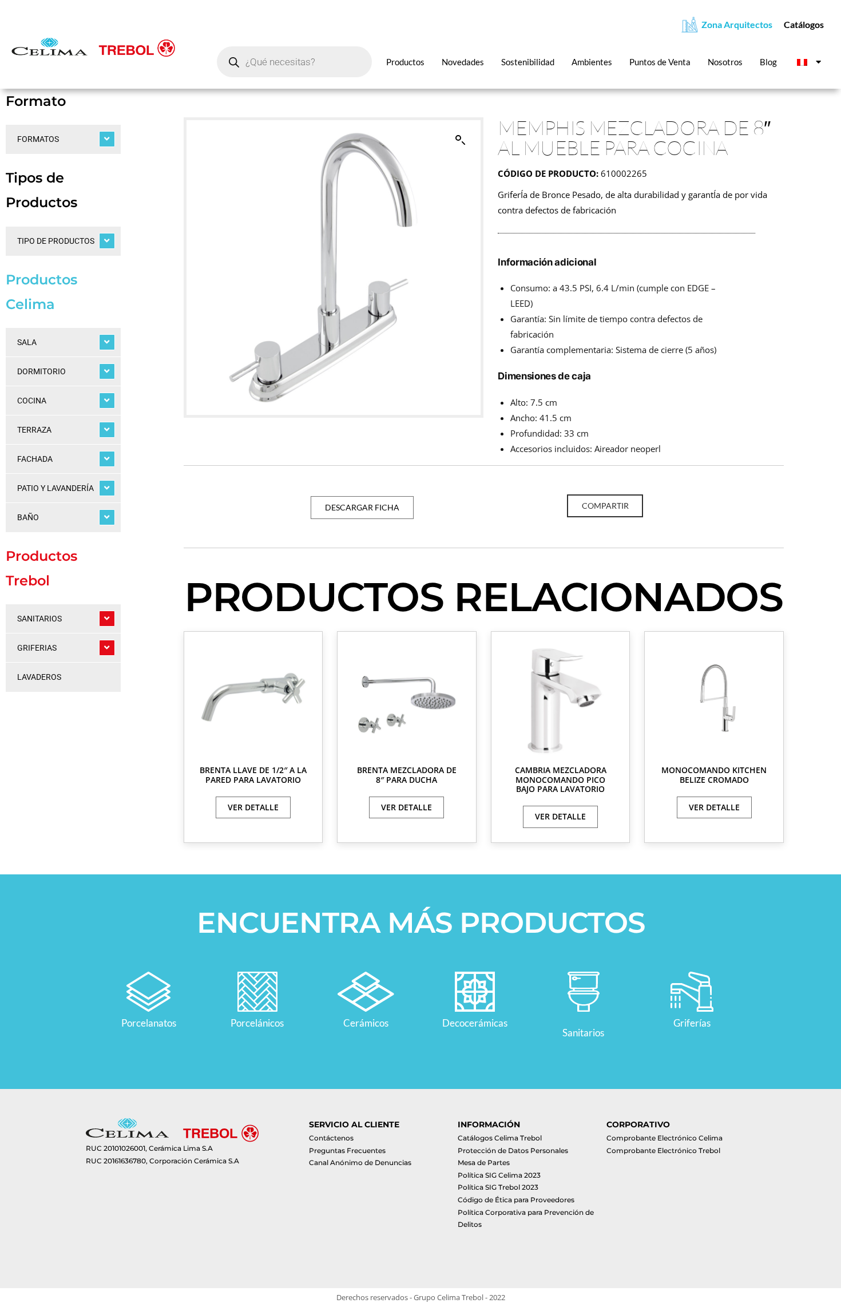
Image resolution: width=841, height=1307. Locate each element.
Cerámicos (365, 1023)
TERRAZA (34, 429)
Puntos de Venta (660, 62)
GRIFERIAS (37, 647)
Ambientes (592, 62)
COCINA (31, 400)
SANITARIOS (39, 618)
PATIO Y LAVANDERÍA (55, 488)
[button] (460, 140)
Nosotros (725, 62)
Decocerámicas (474, 1023)
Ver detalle (253, 807)
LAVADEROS (39, 677)
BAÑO (28, 517)
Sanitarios (583, 1033)
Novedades (463, 62)
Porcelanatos (148, 1023)
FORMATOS (38, 139)
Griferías (692, 1023)
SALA (27, 342)
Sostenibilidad (527, 62)
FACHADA (35, 459)
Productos (405, 62)
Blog (768, 62)
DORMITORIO (41, 371)
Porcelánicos (257, 1023)
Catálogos (804, 24)
